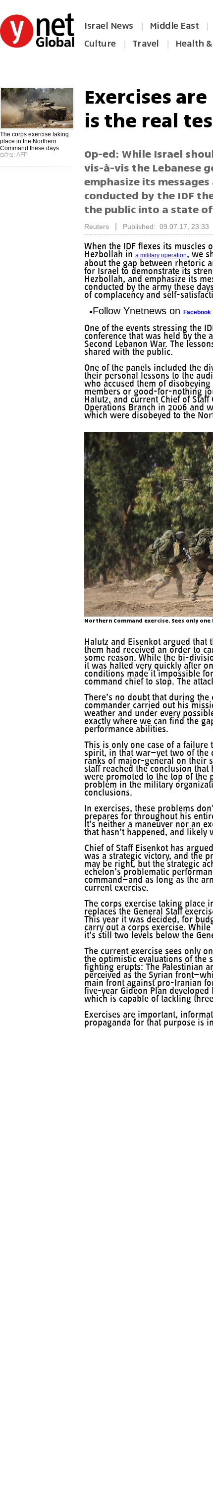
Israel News (108, 26)
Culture (100, 44)
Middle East (174, 26)
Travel (145, 44)
